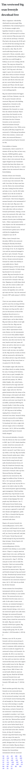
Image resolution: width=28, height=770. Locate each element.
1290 (12, 762)
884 (3, 766)
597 (3, 762)
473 (3, 760)
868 (7, 766)
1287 (8, 764)
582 (3, 756)
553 (3, 764)
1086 (16, 756)
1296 (12, 764)
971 (12, 766)
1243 (8, 758)
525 (21, 760)
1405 (12, 760)
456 (22, 762)
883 (16, 766)
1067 (17, 762)
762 (7, 768)
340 (3, 758)
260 (12, 756)
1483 (21, 758)
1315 (8, 762)
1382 (17, 760)
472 (16, 758)
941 (12, 758)
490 (20, 756)
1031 (20, 766)
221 (12, 768)
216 (7, 756)
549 (3, 768)
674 (22, 764)
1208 (17, 764)
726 (7, 760)
